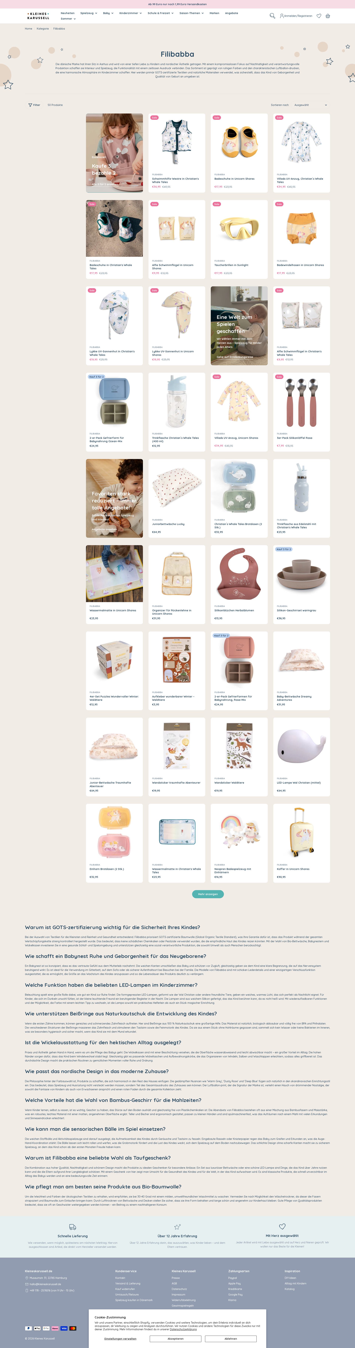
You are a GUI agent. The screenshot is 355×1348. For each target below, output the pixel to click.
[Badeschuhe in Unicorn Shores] (239, 142)
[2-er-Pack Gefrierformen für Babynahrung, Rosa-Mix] (239, 659)
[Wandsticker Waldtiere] (239, 746)
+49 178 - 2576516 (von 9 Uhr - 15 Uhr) (52, 1290)
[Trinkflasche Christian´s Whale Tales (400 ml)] (176, 401)
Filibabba (157, 174)
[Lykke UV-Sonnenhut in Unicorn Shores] (176, 314)
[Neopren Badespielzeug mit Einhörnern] (239, 832)
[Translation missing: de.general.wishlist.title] (319, 16)
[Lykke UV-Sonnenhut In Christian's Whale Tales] (114, 314)
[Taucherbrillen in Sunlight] (239, 228)
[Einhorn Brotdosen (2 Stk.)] (114, 832)
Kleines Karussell (45, 1338)
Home (28, 28)
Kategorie (43, 28)
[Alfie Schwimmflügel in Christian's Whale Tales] (301, 314)
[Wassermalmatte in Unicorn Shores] (114, 573)
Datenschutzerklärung (183, 1329)
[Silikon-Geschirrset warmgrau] (301, 573)
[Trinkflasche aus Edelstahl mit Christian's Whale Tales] (301, 487)
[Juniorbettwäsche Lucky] (176, 487)
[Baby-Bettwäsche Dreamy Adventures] (301, 659)
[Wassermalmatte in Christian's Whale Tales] (176, 832)
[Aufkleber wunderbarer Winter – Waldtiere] (176, 659)
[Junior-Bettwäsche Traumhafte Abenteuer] (114, 746)
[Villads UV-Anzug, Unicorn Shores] (239, 401)
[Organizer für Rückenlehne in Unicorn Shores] (176, 573)
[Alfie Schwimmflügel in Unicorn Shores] (176, 228)
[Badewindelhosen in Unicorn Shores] (301, 228)
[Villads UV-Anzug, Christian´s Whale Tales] (301, 142)
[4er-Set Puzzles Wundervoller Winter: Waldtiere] (114, 659)
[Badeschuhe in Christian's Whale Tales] (114, 228)
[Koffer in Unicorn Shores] (301, 832)
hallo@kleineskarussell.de (45, 1284)
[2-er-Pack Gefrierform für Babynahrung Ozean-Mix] (114, 401)
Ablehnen (231, 1338)
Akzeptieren (176, 1338)
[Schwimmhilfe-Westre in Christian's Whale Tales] (176, 142)
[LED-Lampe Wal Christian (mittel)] (301, 746)
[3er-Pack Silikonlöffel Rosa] (301, 401)
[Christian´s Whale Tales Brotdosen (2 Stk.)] (239, 487)
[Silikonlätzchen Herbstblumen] (239, 573)
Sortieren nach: (280, 105)
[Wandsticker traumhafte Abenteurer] (176, 746)
